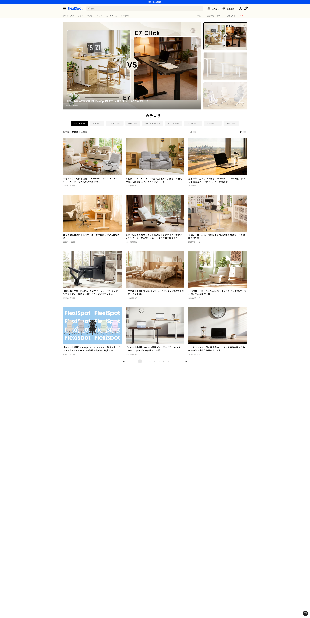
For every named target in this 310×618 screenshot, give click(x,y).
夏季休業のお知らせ (155, 2)
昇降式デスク (68, 15)
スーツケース (111, 15)
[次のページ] (186, 361)
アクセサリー (126, 15)
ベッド (99, 15)
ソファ (90, 15)
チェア (80, 15)
